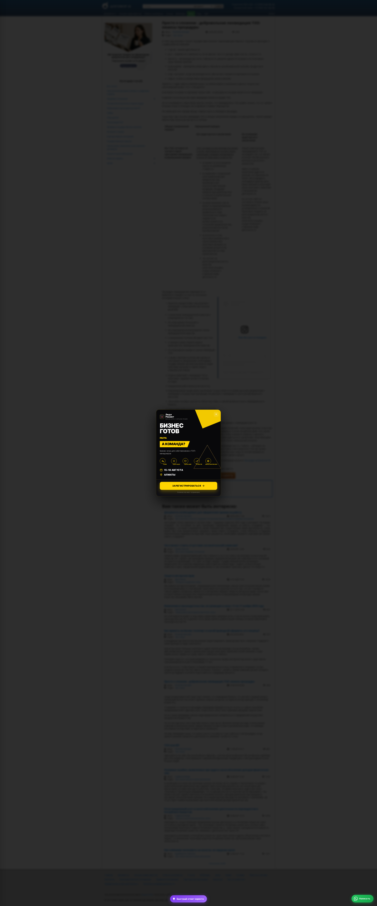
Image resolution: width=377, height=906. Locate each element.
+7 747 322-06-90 (360, 873)
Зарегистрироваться (186, 485)
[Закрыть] (370, 838)
